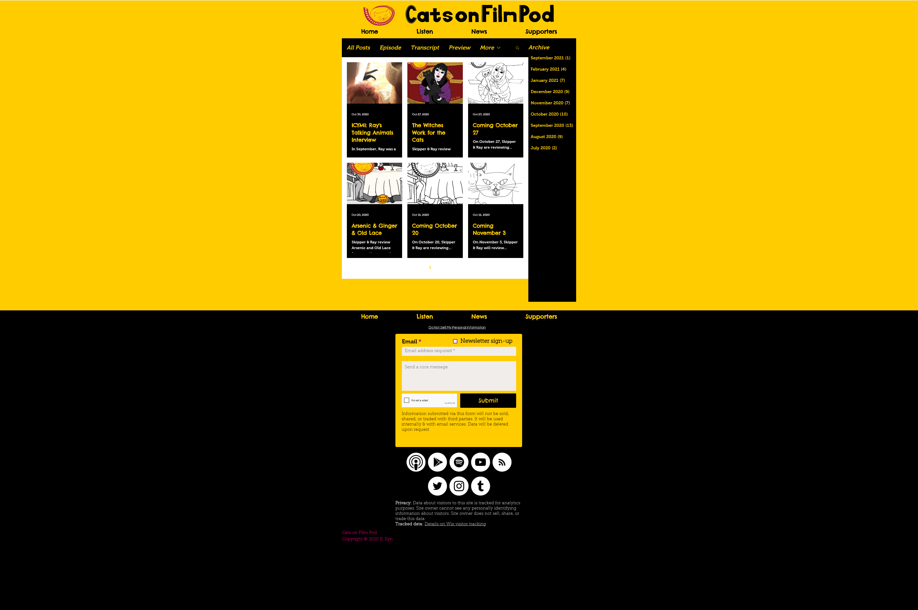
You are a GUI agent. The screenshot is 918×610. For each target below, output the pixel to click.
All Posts (358, 47)
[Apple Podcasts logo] (416, 462)
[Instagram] (459, 486)
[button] (517, 48)
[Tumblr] (480, 486)
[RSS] (502, 462)
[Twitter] (437, 486)
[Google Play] (437, 462)
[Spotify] (459, 462)
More (487, 47)
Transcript (424, 47)
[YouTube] (480, 462)
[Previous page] (420, 267)
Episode (390, 47)
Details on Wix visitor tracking (455, 524)
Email (409, 341)
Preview (459, 47)
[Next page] (450, 267)
